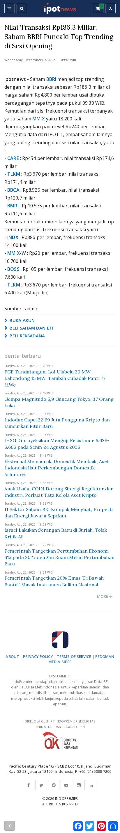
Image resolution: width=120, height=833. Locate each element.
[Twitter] (41, 785)
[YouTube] (66, 785)
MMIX (38, 118)
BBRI (51, 79)
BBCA (13, 190)
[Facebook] (28, 785)
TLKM (13, 174)
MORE (103, 596)
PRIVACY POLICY (38, 656)
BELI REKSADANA (26, 336)
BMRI (12, 205)
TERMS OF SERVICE (74, 656)
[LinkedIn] (91, 785)
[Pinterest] (53, 785)
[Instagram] (79, 785)
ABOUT (12, 656)
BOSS (13, 269)
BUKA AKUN (21, 320)
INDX (12, 237)
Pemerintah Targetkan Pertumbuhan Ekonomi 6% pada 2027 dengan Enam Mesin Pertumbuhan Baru (59, 557)
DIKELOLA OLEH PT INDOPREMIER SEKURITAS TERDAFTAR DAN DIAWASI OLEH (60, 724)
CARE (13, 158)
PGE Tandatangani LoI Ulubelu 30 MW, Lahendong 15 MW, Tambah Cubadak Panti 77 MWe (54, 378)
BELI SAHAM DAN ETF (31, 328)
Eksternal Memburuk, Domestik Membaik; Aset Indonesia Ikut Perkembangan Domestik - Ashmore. (56, 467)
